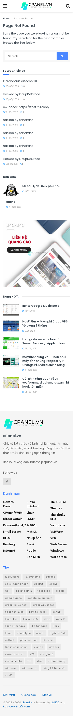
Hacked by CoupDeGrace (21, 94)
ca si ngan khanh (16, 584)
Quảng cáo (28, 695)
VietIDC (55, 702)
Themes (56, 508)
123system (12, 576)
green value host (16, 605)
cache (10, 202)
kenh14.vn (11, 619)
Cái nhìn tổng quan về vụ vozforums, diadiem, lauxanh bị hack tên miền (45, 383)
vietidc (38, 647)
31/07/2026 (30, 370)
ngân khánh (58, 633)
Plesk (30, 544)
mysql (40, 633)
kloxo (47, 619)
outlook (10, 640)
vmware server (15, 654)
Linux (30, 513)
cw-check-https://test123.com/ (26, 107)
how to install (38, 611)
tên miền (48, 640)
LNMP (31, 519)
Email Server (12, 532)
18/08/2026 (11, 125)
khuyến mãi (30, 619)
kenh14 (57, 611)
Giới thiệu (9, 695)
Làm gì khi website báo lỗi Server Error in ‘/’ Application (43, 341)
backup (50, 576)
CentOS (39, 584)
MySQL (32, 532)
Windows (57, 551)
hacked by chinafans (18, 120)
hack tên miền (14, 611)
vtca (40, 661)
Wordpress (58, 557)
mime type (24, 633)
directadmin (24, 590)
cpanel (53, 584)
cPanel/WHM (13, 513)
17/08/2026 (11, 164)
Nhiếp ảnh (34, 538)
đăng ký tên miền (54, 668)
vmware (54, 647)
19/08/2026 (11, 112)
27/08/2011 (30, 330)
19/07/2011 (29, 311)
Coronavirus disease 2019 (21, 81)
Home (6, 18)
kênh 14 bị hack (15, 626)
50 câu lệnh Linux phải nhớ (41, 186)
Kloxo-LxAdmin (33, 504)
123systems (32, 576)
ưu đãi (9, 675)
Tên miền (33, 557)
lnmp (8, 633)
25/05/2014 (30, 348)
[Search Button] (62, 56)
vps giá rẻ (46, 654)
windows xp (29, 668)
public (31, 551)
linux (56, 626)
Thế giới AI (58, 502)
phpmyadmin (29, 640)
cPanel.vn (27, 702)
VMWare (56, 532)
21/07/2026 (14, 207)
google (60, 590)
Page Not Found (23, 18)
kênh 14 (60, 619)
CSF (7, 590)
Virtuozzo (57, 525)
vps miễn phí (13, 661)
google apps (13, 598)
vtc (29, 661)
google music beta (40, 598)
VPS (53, 538)
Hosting (9, 544)
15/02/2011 (30, 191)
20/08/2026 (12, 86)
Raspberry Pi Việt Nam (16, 706)
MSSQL (32, 525)
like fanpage (39, 626)
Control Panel (9, 504)
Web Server (58, 544)
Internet (9, 551)
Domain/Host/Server (18, 525)
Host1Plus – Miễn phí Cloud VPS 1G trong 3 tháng (45, 323)
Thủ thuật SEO (57, 517)
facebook (44, 590)
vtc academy (57, 661)
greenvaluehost (43, 605)
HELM (7, 538)
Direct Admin (13, 519)
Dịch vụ (47, 695)
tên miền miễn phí (17, 647)
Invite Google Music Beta (40, 306)
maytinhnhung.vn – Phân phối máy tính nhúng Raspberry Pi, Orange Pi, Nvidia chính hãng (44, 361)
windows (11, 668)
